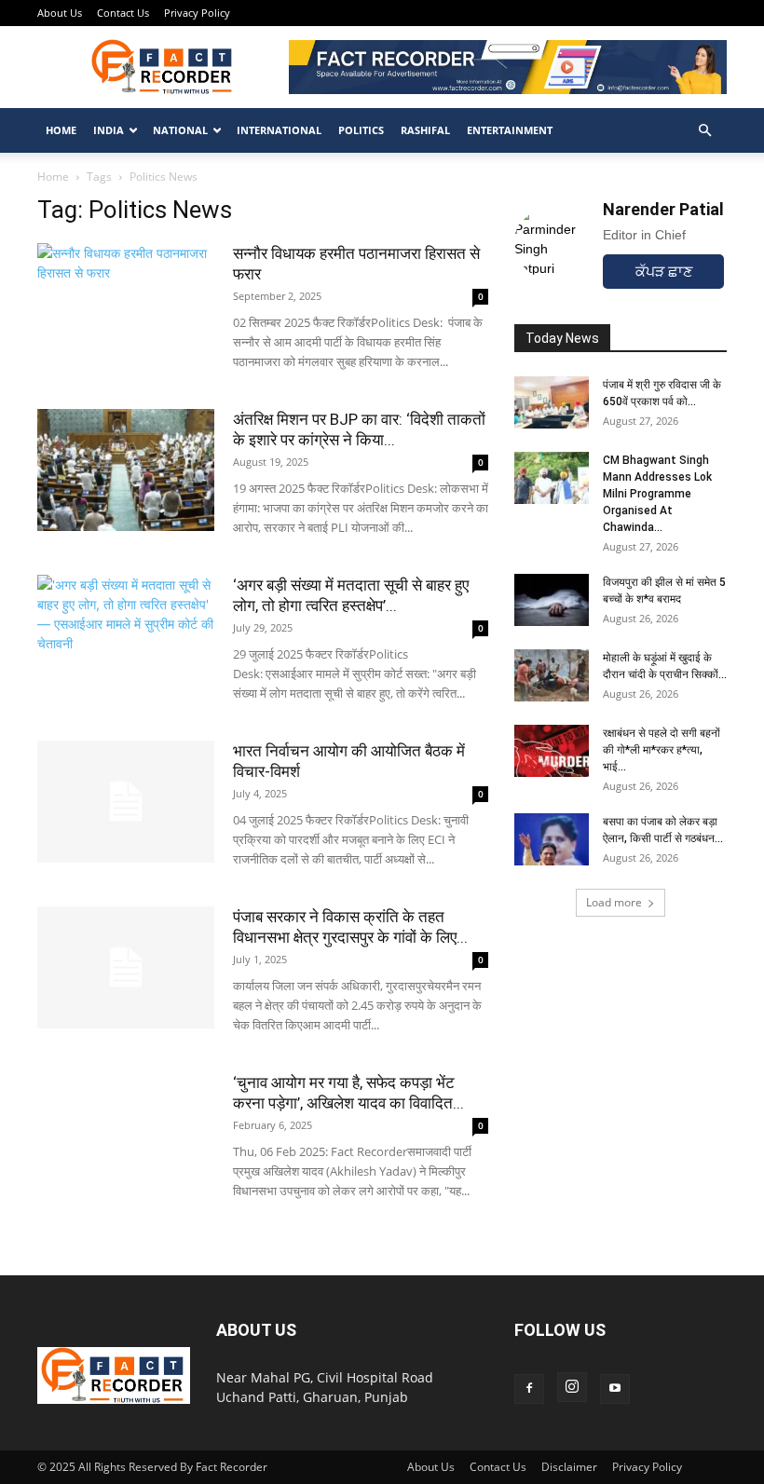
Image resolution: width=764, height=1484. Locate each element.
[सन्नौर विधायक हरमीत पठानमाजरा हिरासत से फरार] (125, 304)
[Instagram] (572, 1387)
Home (61, 130)
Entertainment (510, 130)
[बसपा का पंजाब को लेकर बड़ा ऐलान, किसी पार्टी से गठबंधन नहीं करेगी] (551, 839)
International (279, 130)
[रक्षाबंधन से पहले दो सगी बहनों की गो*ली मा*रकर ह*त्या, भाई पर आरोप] (551, 751)
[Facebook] (529, 1389)
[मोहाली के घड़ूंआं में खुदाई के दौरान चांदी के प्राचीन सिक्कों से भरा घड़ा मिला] (551, 675)
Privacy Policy (197, 13)
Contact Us (123, 13)
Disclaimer (569, 1467)
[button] (704, 131)
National (180, 130)
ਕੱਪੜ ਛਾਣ (663, 271)
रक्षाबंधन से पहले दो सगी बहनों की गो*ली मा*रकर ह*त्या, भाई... (661, 750)
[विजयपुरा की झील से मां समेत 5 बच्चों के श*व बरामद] (551, 600)
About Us (59, 13)
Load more (614, 902)
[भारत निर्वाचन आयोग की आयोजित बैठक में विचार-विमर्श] (125, 802)
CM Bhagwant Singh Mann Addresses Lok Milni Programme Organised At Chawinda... (657, 494)
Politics (361, 130)
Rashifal (425, 130)
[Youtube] (615, 1389)
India (108, 130)
